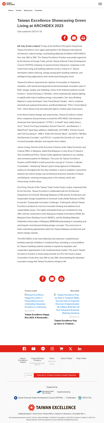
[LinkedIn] (79, 349)
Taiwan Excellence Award (22, 360)
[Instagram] (52, 349)
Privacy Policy (48, 414)
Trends (18, 10)
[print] (83, 38)
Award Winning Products (37, 359)
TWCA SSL (87, 398)
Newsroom (28, 10)
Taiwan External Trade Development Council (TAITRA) (40, 398)
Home (10, 10)
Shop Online (81, 358)
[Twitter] (70, 349)
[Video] (33, 349)
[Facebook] (24, 349)
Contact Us (58, 414)
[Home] (8, 4)
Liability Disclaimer (24, 414)
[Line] (43, 349)
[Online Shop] (61, 349)
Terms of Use (37, 414)
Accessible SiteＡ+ (79, 414)
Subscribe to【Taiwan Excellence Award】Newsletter (56, 375)
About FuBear (66, 358)
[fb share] (64, 38)
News (52, 358)
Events (51, 364)
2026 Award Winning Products (37, 363)
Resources (67, 414)
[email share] (74, 38)
